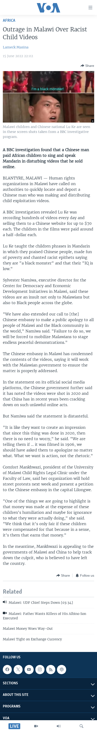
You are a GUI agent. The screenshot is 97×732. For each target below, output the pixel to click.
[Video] (36, 726)
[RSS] (50, 669)
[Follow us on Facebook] (7, 669)
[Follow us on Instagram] (39, 669)
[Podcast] (61, 669)
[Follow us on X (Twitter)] (18, 669)
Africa (9, 21)
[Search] (81, 726)
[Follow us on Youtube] (28, 669)
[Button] (87, 65)
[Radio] (59, 726)
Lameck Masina (15, 47)
